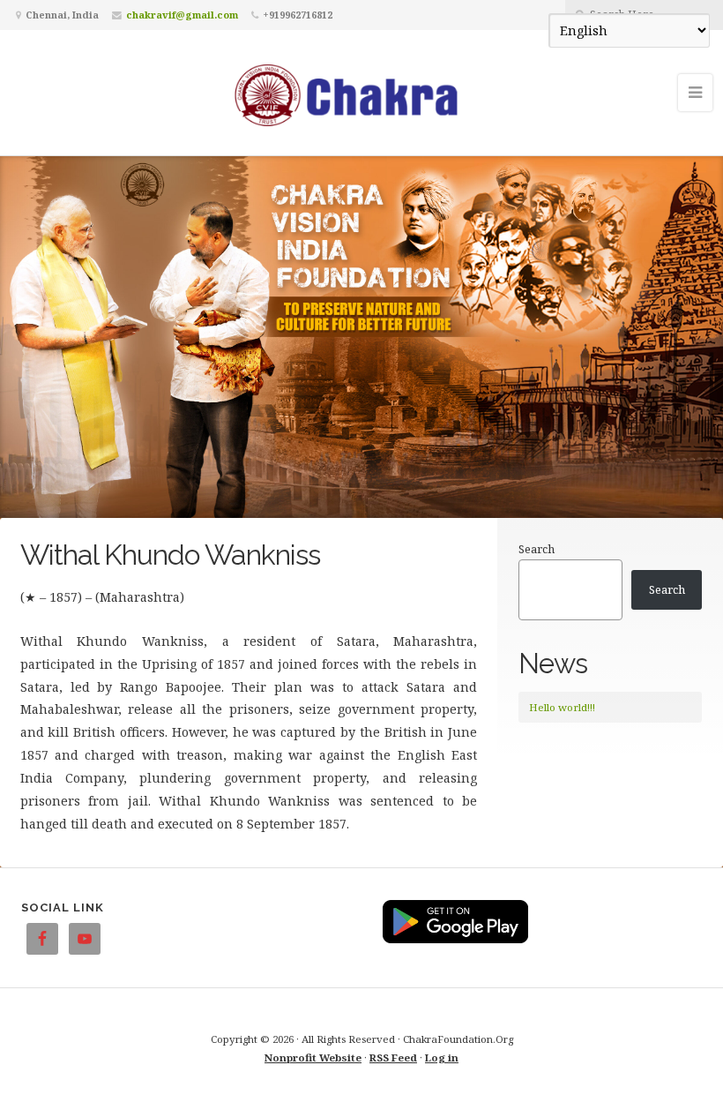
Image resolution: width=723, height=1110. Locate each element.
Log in (441, 1057)
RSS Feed (393, 1057)
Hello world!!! (562, 707)
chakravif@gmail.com (182, 14)
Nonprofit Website (313, 1057)
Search (536, 549)
